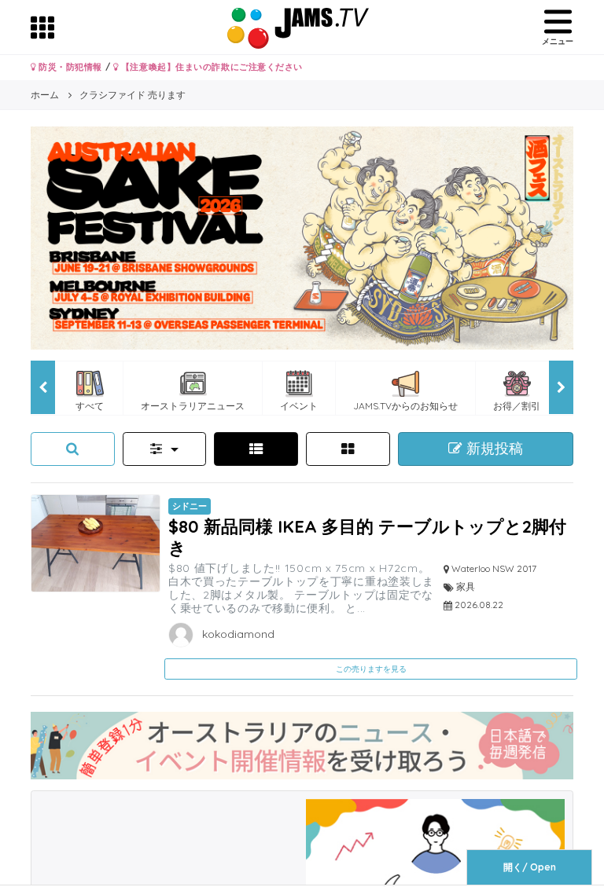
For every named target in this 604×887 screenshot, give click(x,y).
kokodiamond (236, 634)
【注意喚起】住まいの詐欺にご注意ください (210, 66)
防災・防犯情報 (69, 66)
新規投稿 (492, 448)
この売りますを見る (371, 669)
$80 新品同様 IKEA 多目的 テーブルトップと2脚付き (367, 536)
